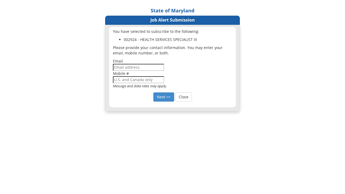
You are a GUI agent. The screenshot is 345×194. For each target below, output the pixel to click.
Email (118, 61)
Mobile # (121, 73)
